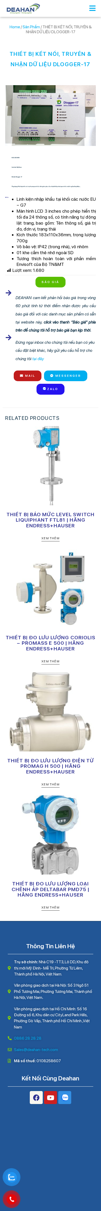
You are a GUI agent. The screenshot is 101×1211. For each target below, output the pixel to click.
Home (15, 26)
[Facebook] (36, 1097)
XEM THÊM (50, 538)
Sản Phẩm (31, 26)
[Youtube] (50, 1097)
